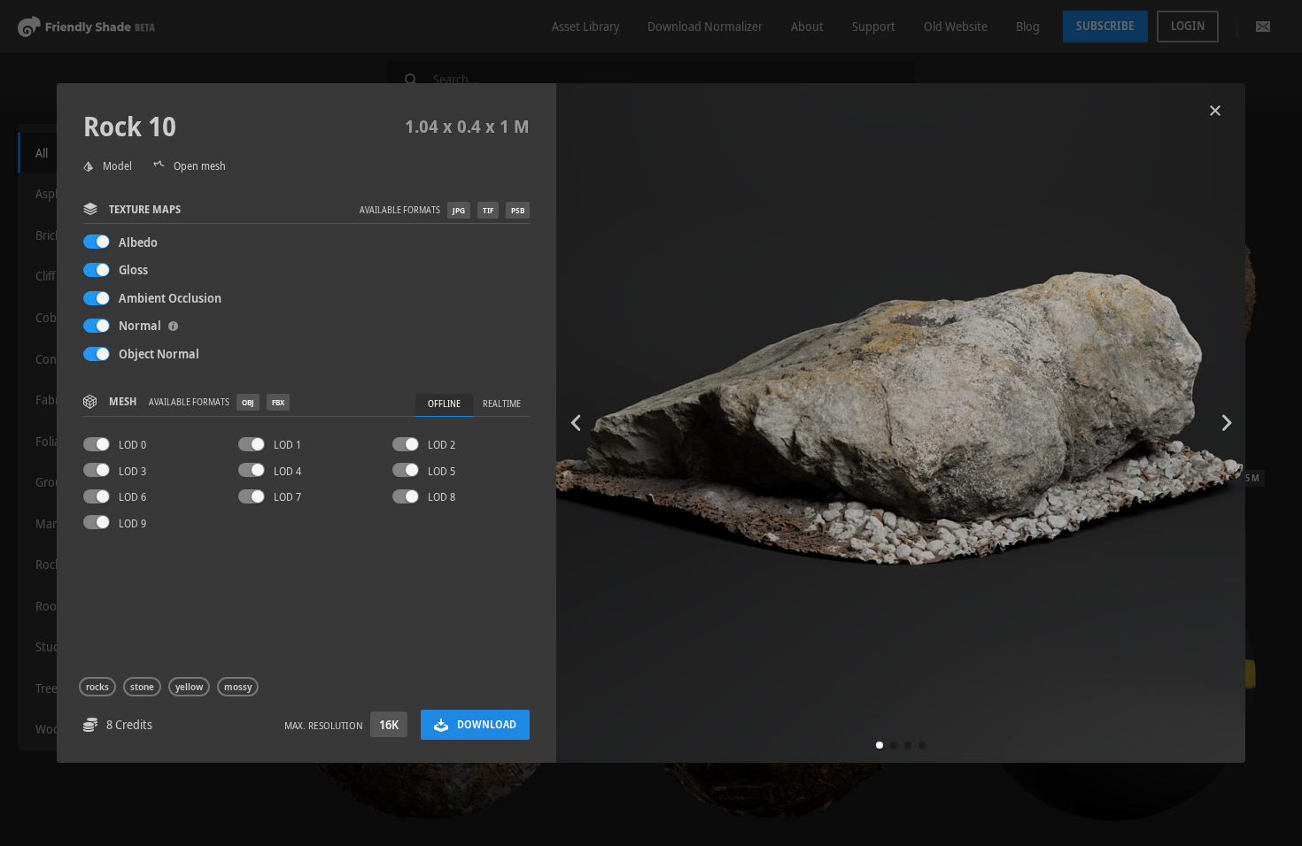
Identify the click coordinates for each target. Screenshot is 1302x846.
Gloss (133, 269)
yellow (189, 687)
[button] (879, 745)
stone (142, 687)
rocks (97, 687)
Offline (444, 404)
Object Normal (159, 353)
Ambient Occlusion (170, 297)
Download (486, 724)
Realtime (502, 404)
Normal (141, 325)
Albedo (138, 242)
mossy (238, 687)
